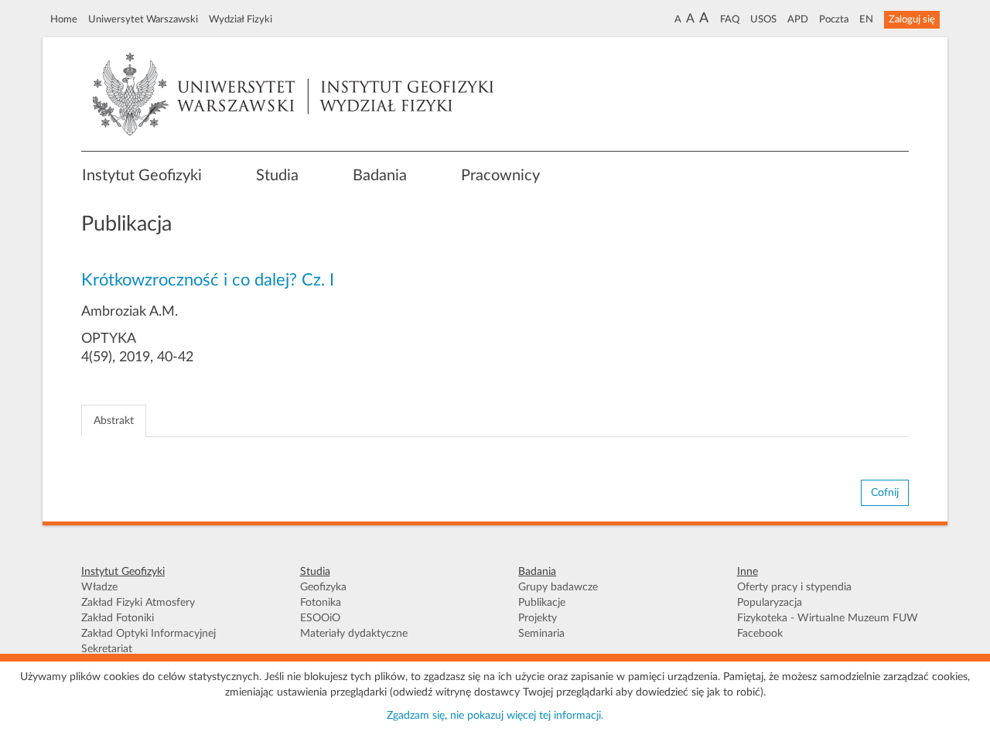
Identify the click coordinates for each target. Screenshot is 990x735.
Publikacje (541, 602)
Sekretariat (106, 649)
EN (866, 19)
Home (63, 19)
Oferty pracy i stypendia (794, 587)
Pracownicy (500, 175)
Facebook (760, 633)
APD (797, 19)
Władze (99, 587)
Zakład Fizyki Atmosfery (138, 602)
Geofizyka (323, 587)
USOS (763, 19)
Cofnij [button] (885, 492)
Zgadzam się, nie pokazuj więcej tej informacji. (495, 715)
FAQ (729, 19)
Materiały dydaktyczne (354, 633)
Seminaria (541, 633)
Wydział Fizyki (240, 19)
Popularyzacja (769, 602)
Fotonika (320, 602)
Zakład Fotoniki (117, 618)
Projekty (537, 618)
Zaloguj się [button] (912, 19)
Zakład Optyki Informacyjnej (148, 633)
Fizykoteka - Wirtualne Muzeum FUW (827, 618)
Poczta (833, 19)
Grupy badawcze (558, 587)
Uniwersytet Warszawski (143, 19)
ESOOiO (320, 618)
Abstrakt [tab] (114, 420)
